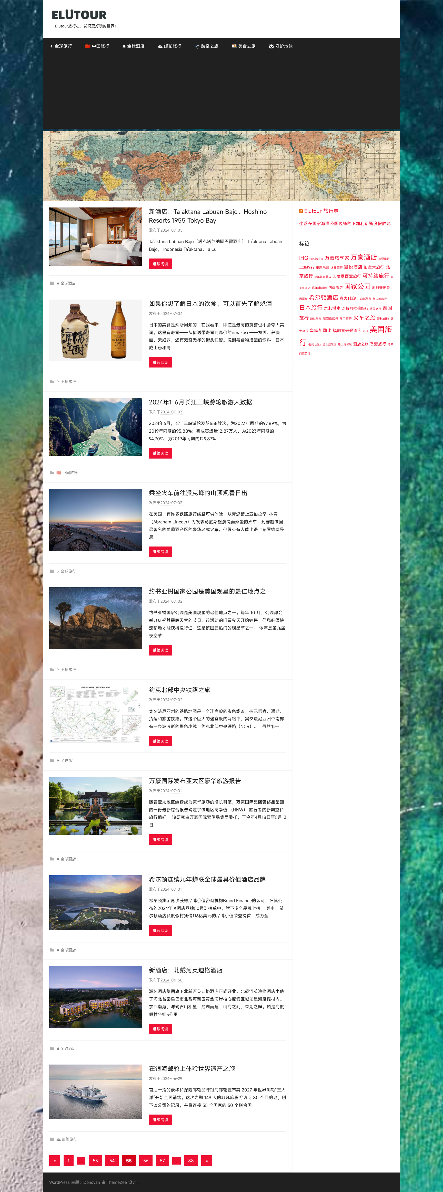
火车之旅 (364, 317)
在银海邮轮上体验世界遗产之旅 (192, 1069)
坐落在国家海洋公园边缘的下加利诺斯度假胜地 (345, 223)
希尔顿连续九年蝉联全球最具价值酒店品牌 (207, 879)
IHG (303, 257)
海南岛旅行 (330, 318)
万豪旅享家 (337, 258)
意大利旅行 (349, 298)
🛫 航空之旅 (206, 46)
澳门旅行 (345, 318)
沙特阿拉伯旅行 (355, 308)
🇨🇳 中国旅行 (97, 46)
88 (191, 1161)
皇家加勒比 (320, 330)
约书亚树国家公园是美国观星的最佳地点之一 (210, 591)
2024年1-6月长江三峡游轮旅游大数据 (200, 402)
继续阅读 (160, 263)
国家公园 (357, 286)
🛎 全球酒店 (133, 46)
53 (95, 1161)
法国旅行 (375, 309)
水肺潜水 (332, 308)
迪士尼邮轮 (345, 344)
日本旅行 (311, 307)
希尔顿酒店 (323, 297)
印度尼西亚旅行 (347, 276)
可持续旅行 (376, 275)
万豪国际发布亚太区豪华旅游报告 (195, 781)
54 (112, 1161)
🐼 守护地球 (281, 46)
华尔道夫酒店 (322, 277)
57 (162, 1161)
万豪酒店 (363, 257)
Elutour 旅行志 (321, 210)
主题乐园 (322, 267)
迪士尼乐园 (330, 344)
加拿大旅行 (374, 267)
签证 (365, 331)
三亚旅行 (384, 259)
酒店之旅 (361, 343)
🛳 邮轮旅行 (169, 46)
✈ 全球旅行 (61, 46)
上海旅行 (307, 267)
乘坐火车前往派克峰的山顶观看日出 (198, 493)
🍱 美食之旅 (243, 46)
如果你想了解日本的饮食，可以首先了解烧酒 (210, 304)
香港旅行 (378, 343)
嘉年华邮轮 (319, 288)
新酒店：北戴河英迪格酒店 (186, 970)
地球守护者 (381, 287)
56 (145, 1161)
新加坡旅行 (380, 299)
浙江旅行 (315, 319)
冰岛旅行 (336, 267)
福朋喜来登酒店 (347, 330)
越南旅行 (314, 344)
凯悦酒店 (353, 267)
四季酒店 (335, 287)
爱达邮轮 (383, 318)
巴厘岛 (303, 299)
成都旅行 (365, 299)
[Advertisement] (221, 93)
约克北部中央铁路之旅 (179, 690)
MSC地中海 (316, 259)
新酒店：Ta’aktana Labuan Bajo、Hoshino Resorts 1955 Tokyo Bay (208, 215)
